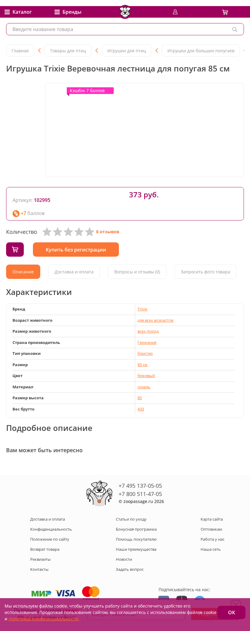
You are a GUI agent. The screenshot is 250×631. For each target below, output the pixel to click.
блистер (145, 353)
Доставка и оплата (47, 519)
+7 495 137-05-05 (140, 485)
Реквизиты (40, 559)
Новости (124, 559)
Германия (147, 342)
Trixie (142, 309)
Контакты (39, 569)
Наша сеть (211, 549)
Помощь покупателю (136, 539)
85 (140, 397)
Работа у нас (212, 539)
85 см (143, 364)
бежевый (146, 375)
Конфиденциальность (51, 529)
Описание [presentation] (23, 272)
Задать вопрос (130, 569)
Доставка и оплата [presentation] (74, 272)
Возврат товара (44, 549)
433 (141, 409)
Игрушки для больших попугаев (200, 51)
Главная (20, 51)
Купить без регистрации (76, 249)
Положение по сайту (49, 539)
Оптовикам (211, 529)
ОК (231, 612)
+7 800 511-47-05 (140, 494)
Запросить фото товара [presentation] (205, 272)
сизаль (144, 387)
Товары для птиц (68, 51)
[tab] (23, 272)
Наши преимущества (136, 549)
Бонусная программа (136, 529)
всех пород (148, 331)
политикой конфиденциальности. (44, 619)
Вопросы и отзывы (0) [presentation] (137, 272)
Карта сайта (212, 519)
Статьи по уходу (131, 519)
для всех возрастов (155, 320)
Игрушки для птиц (126, 51)
